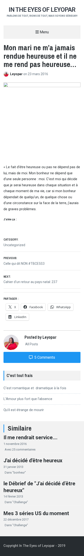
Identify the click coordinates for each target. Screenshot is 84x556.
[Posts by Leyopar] (7, 74)
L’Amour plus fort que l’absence (28, 399)
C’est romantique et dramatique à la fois (35, 388)
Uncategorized (14, 245)
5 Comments (44, 357)
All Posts (31, 344)
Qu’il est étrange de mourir (24, 410)
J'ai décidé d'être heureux (33, 460)
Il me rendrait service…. (31, 437)
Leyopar (16, 74)
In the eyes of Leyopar (42, 9)
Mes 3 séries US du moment (36, 513)
